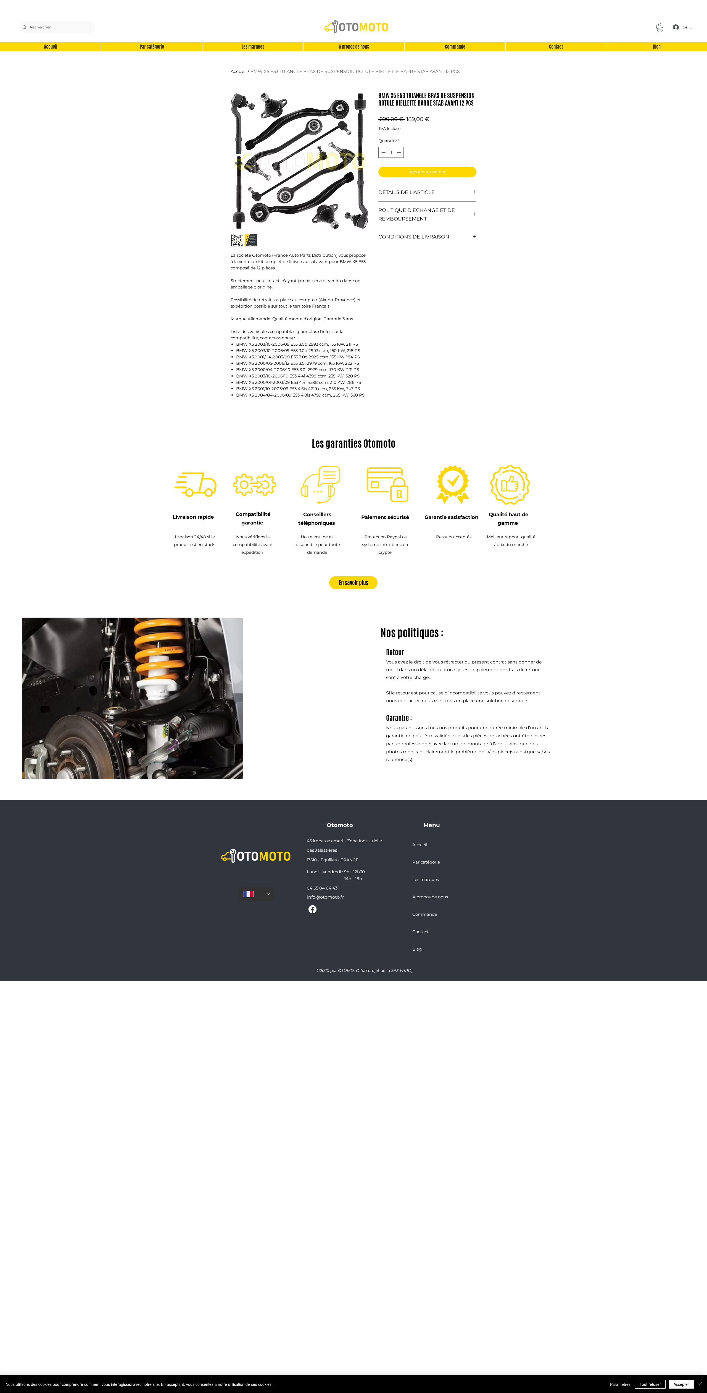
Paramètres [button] (620, 1384)
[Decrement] (383, 152)
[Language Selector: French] (256, 894)
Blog (417, 949)
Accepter (681, 1384)
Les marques (425, 879)
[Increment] (399, 152)
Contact (420, 931)
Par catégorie (426, 862)
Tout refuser (650, 1384)
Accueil (239, 71)
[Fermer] (700, 1384)
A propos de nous (430, 896)
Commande (424, 914)
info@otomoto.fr (325, 897)
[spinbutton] (391, 152)
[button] (660, 27)
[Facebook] (312, 909)
